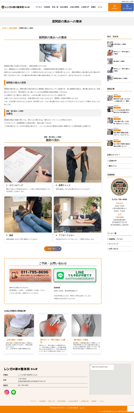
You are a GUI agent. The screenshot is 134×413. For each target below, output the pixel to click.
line (13, 392)
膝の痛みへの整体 (81, 340)
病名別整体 (64, 7)
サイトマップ (113, 244)
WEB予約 (115, 8)
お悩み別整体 (74, 7)
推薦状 (93, 7)
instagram (6, 392)
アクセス (39, 7)
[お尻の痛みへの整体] (19, 325)
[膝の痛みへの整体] (86, 325)
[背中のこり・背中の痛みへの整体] (53, 325)
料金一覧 (55, 7)
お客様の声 (85, 7)
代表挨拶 (47, 7)
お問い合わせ (113, 249)
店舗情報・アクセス (116, 239)
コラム (100, 7)
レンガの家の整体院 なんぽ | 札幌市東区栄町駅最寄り (116, 411)
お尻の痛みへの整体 (15, 340)
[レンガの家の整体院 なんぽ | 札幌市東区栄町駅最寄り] (15, 7)
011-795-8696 (127, 8)
